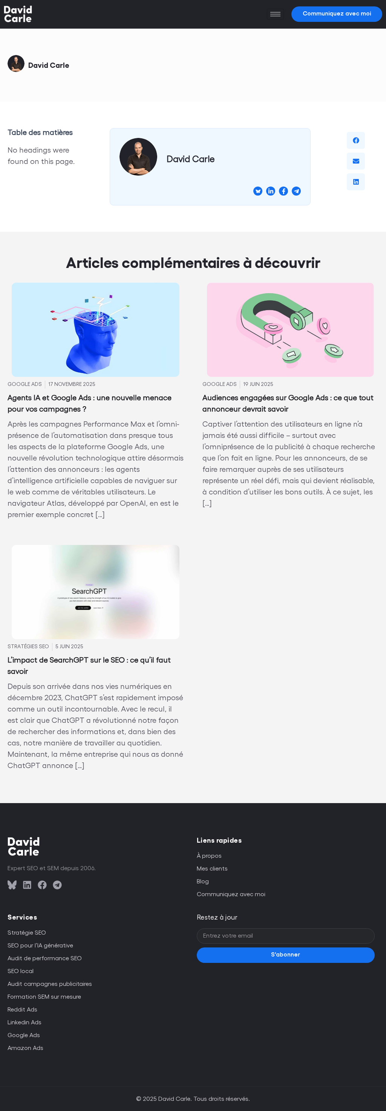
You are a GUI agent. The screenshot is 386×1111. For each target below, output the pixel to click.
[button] (356, 140)
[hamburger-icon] (275, 14)
